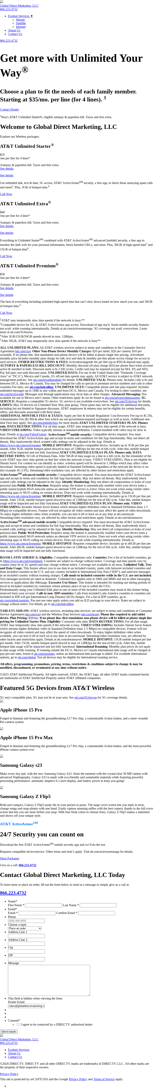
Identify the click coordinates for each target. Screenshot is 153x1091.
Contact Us (15, 34)
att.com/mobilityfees (45, 422)
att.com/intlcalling (62, 604)
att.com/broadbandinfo (47, 380)
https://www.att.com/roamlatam (22, 561)
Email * (13, 913)
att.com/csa (23, 351)
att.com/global (27, 657)
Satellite (21, 23)
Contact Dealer (9, 109)
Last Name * (71, 905)
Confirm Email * (66, 913)
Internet (21, 26)
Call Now (6, 194)
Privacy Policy (9, 1074)
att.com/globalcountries (14, 600)
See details (6, 168)
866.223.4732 (9, 9)
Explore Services (20, 16)
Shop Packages (9, 858)
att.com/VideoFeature (33, 434)
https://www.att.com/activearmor (20, 445)
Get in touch (9, 1031)
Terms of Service (104, 1079)
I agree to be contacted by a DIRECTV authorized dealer (56, 1024)
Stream (20, 19)
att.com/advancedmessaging (122, 397)
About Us (14, 30)
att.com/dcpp (90, 614)
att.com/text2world (12, 394)
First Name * (16, 905)
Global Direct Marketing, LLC (19, 5)
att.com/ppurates (44, 653)
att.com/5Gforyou (126, 401)
